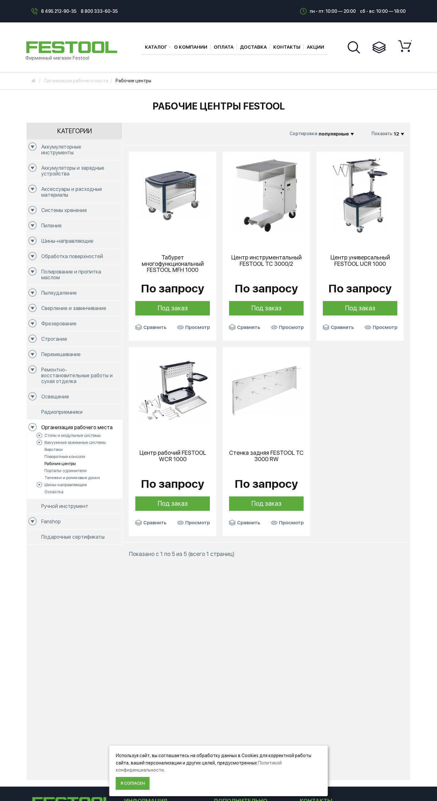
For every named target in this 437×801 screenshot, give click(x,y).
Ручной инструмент (64, 506)
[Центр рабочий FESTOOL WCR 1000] (172, 390)
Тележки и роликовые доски (72, 477)
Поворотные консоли (64, 456)
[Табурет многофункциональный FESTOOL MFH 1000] (172, 195)
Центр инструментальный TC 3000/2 (266, 260)
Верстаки (53, 449)
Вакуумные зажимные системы (75, 442)
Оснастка (53, 491)
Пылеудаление (59, 293)
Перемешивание (61, 354)
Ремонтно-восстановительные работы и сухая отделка (77, 375)
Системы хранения (64, 210)
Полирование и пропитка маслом (71, 275)
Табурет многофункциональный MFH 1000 (173, 263)
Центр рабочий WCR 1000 (172, 456)
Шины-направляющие (67, 241)
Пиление (51, 226)
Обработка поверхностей (72, 256)
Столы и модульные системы (72, 435)
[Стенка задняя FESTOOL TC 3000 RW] (266, 390)
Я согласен (133, 783)
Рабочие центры (60, 463)
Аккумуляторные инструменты (61, 150)
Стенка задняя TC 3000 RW (266, 456)
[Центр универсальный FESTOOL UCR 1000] (360, 195)
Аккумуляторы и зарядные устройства (72, 171)
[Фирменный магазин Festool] (73, 46)
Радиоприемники (62, 412)
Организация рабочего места (77, 427)
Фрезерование (58, 324)
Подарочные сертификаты (73, 537)
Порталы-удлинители (65, 470)
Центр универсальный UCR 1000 (360, 260)
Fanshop (51, 522)
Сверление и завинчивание (73, 308)
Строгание (54, 339)
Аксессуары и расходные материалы (71, 192)
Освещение (55, 397)
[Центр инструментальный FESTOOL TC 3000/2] (266, 195)
